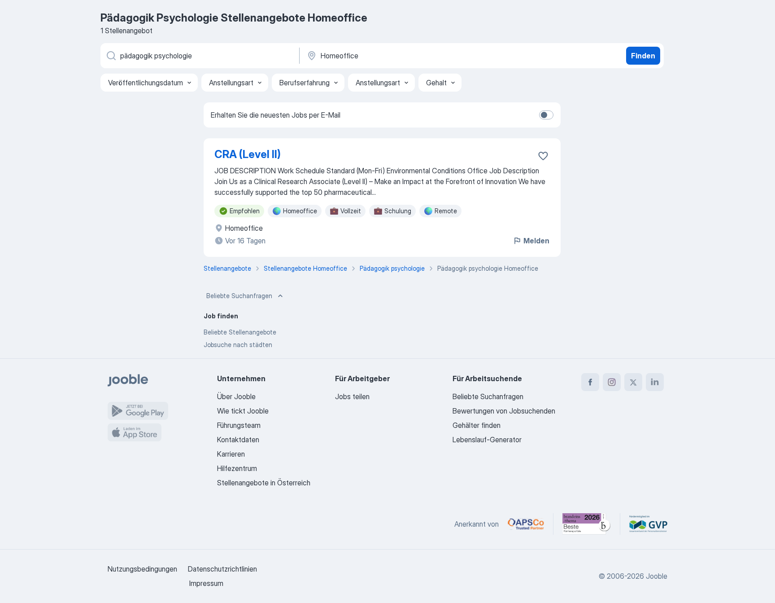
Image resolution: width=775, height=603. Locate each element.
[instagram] (612, 382)
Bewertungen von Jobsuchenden (504, 410)
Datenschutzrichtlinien (222, 568)
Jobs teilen (352, 396)
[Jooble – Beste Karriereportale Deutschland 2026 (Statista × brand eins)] (586, 524)
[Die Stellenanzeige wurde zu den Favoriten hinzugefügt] (543, 155)
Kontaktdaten (238, 439)
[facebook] (590, 382)
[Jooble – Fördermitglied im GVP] (648, 524)
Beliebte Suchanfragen (239, 295)
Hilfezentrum (237, 468)
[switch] (546, 114)
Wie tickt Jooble (243, 410)
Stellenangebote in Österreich (263, 482)
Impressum (206, 583)
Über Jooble (236, 396)
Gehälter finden (477, 425)
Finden (643, 55)
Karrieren (231, 453)
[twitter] (633, 382)
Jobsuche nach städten (238, 344)
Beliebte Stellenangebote (240, 332)
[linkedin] (655, 382)
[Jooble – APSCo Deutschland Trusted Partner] (526, 524)
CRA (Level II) (247, 154)
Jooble (656, 576)
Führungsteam (239, 425)
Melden (536, 240)
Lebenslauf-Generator (487, 439)
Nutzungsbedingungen (142, 568)
